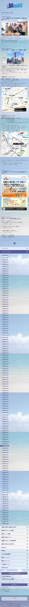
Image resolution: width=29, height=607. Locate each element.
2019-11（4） (6, 434)
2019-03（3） (6, 452)
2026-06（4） (6, 259)
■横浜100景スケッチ (6, 537)
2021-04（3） (6, 397)
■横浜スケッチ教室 (5, 533)
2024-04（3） (6, 317)
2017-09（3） (6, 492)
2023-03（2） (6, 346)
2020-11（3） (6, 408)
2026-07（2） (6, 257)
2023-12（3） (6, 326)
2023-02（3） (6, 348)
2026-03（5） (6, 266)
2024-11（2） (6, 301)
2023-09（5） (6, 332)
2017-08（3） (6, 494)
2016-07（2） (6, 521)
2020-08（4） (6, 414)
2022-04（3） (6, 370)
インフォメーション (6, 251)
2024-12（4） (6, 299)
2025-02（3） (6, 295)
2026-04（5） (6, 264)
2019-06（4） (6, 445)
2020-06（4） (6, 419)
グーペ (15, 605)
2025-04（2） (6, 290)
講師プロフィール (5, 560)
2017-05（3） (6, 501)
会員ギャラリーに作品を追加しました (11, 218)
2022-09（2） (6, 359)
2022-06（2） (6, 366)
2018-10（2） (6, 463)
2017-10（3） (6, 490)
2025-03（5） (6, 293)
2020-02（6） (6, 428)
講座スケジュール (5, 557)
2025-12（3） (6, 273)
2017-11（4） (6, 487)
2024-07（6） (6, 310)
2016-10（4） (6, 514)
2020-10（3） (6, 410)
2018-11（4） (6, 461)
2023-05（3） (6, 341)
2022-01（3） (6, 377)
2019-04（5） (6, 450)
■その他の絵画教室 (5, 554)
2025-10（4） (6, 277)
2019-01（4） (6, 456)
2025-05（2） (6, 288)
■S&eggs (3, 547)
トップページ (4, 248)
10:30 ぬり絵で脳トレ (7, 576)
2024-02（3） (6, 321)
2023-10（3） (6, 330)
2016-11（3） (6, 512)
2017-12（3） (6, 485)
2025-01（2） (6, 297)
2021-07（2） (6, 390)
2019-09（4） (6, 439)
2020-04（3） (6, 423)
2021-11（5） (6, 381)
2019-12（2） (6, 432)
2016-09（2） (6, 516)
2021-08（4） (6, 388)
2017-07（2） (6, 496)
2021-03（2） (6, 399)
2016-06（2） (6, 523)
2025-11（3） (6, 275)
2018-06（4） (6, 472)
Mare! (11, 603)
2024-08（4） (6, 308)
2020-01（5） (6, 430)
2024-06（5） (6, 312)
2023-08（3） (6, 335)
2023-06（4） (6, 339)
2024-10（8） (6, 304)
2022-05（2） (6, 368)
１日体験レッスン (5, 564)
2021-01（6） (6, 403)
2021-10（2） (6, 383)
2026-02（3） (6, 268)
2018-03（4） (6, 479)
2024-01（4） (6, 324)
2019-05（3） (6, 448)
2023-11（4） (6, 328)
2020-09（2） (6, 412)
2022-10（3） (6, 357)
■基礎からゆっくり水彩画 (7, 530)
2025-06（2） (6, 286)
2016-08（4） (6, 518)
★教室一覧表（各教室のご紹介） (9, 527)
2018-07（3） (6, 470)
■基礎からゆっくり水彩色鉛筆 (8, 540)
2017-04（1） (6, 503)
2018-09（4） (6, 465)
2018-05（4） (6, 474)
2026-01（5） (6, 270)
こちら (20, 163)
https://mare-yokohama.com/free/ (9, 40)
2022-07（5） (6, 363)
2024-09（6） (6, 306)
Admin (19, 605)
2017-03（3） (6, 505)
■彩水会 (3, 550)
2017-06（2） (6, 499)
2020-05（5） (6, 421)
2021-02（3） (6, 401)
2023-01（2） (6, 350)
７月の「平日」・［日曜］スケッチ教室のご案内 (14, 49)
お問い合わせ (4, 567)
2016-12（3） (6, 510)
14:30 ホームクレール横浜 (8, 578)
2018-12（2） (6, 459)
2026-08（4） (6, 255)
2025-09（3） (6, 279)
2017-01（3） (6, 507)
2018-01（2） (6, 483)
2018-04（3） (6, 476)
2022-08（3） (6, 361)
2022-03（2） (6, 372)
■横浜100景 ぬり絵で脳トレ (8, 544)
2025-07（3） (6, 284)
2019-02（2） (6, 454)
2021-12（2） (6, 379)
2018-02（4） (6, 481)
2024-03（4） (6, 319)
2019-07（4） (6, 443)
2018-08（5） (6, 468)
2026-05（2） (6, 262)
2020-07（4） (6, 417)
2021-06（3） (6, 392)
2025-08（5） (6, 281)
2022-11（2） (6, 355)
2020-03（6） (6, 425)
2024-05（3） (6, 315)
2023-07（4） (6, 337)
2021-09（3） (6, 386)
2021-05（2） (6, 394)
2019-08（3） (6, 441)
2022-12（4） (6, 352)
